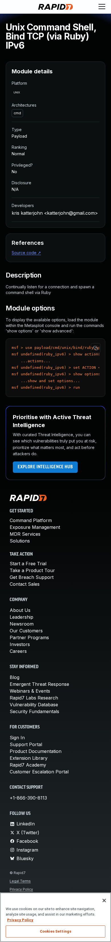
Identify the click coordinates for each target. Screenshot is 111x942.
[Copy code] (95, 348)
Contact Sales (25, 584)
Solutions (20, 541)
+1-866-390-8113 (28, 798)
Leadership (21, 617)
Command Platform (31, 520)
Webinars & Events (30, 691)
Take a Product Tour (32, 570)
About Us (20, 610)
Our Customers (26, 630)
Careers (18, 651)
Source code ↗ (26, 252)
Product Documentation (35, 751)
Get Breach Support (32, 577)
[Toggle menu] (101, 7)
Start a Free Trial (28, 563)
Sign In (17, 737)
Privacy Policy (21, 889)
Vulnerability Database (34, 704)
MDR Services (25, 534)
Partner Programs (29, 637)
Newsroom (22, 624)
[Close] (104, 900)
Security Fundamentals (34, 711)
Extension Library (29, 758)
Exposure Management (35, 527)
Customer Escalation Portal (39, 772)
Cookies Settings (55, 931)
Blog (14, 677)
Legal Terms (20, 881)
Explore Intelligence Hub (45, 467)
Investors (20, 644)
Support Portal (26, 744)
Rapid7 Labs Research (34, 698)
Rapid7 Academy (28, 765)
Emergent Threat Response (39, 684)
